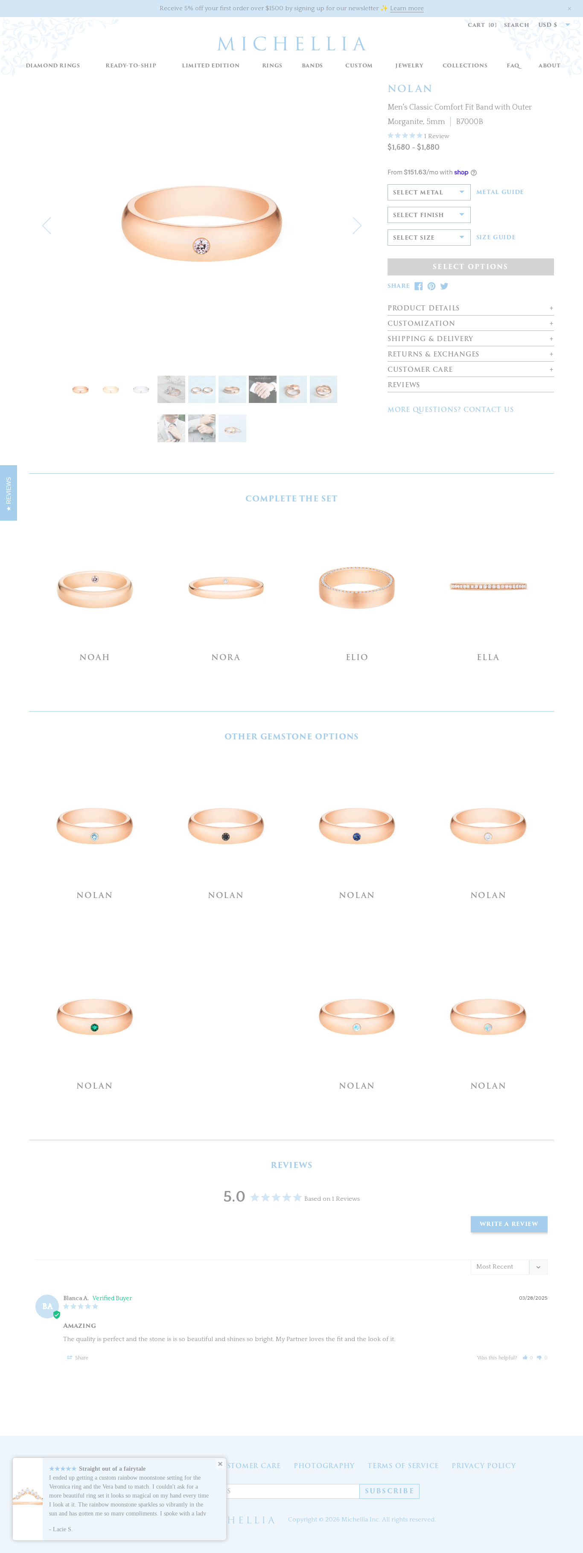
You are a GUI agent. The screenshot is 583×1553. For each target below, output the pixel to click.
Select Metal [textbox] (418, 192)
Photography (324, 1466)
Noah (94, 657)
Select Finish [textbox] (418, 215)
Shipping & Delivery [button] (430, 339)
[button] (272, 66)
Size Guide (496, 237)
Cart (482, 25)
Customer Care (248, 1466)
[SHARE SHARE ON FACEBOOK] (418, 286)
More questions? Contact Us (451, 410)
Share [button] (81, 1358)
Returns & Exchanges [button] (433, 354)
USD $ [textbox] (548, 24)
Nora (226, 657)
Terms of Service (403, 1466)
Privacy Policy (484, 1466)
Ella (488, 657)
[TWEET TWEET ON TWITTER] (444, 286)
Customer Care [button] (420, 370)
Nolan (94, 895)
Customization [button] (421, 324)
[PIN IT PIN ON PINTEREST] (431, 286)
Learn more (407, 8)
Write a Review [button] (509, 1224)
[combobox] (549, 25)
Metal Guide (500, 192)
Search (517, 25)
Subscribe (389, 1491)
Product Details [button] (424, 308)
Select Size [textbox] (414, 237)
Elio (357, 657)
